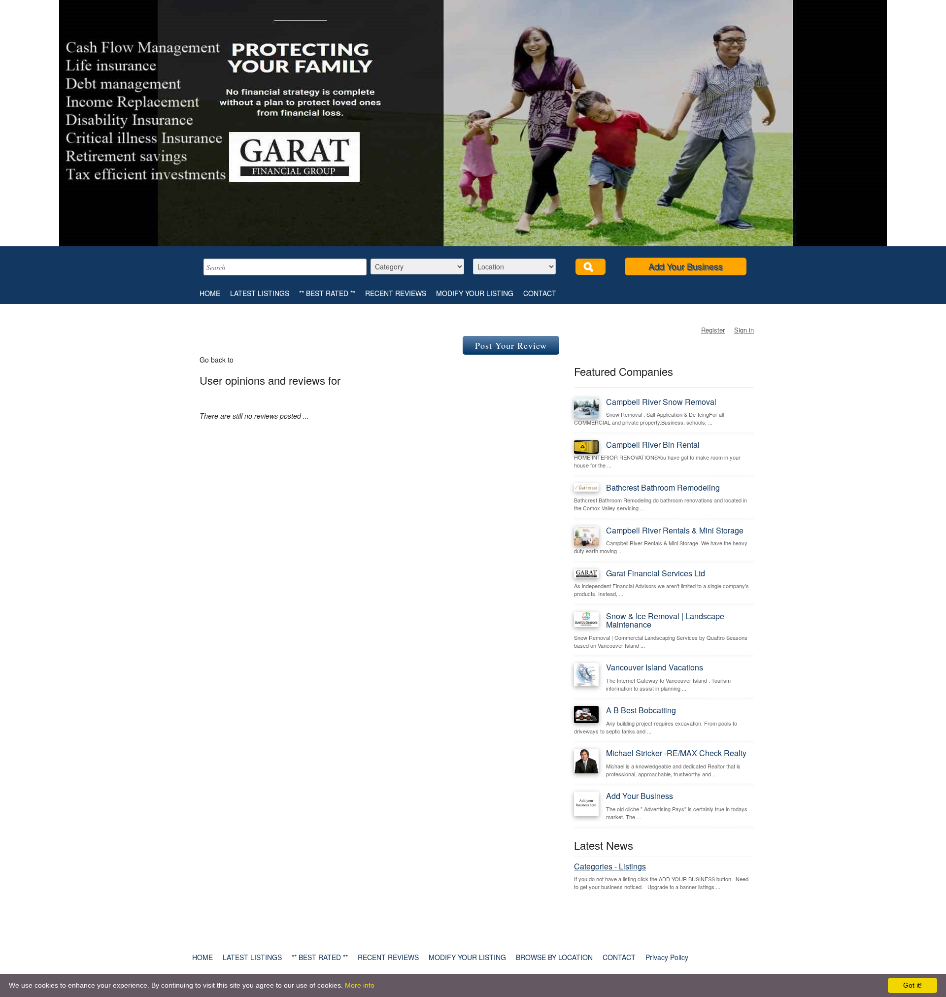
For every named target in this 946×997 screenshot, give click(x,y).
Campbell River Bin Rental (653, 444)
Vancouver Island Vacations (654, 667)
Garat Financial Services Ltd (655, 573)
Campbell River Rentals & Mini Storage (674, 530)
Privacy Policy (666, 957)
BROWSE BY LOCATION (554, 957)
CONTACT (539, 293)
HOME (210, 293)
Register (713, 329)
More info (359, 985)
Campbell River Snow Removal (661, 401)
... (718, 887)
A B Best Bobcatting (641, 710)
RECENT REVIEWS (395, 293)
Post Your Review (511, 345)
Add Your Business (685, 266)
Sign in (744, 329)
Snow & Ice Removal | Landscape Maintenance (665, 620)
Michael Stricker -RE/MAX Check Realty (676, 753)
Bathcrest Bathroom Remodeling (663, 487)
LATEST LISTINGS (259, 293)
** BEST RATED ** (327, 293)
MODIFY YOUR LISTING (474, 293)
